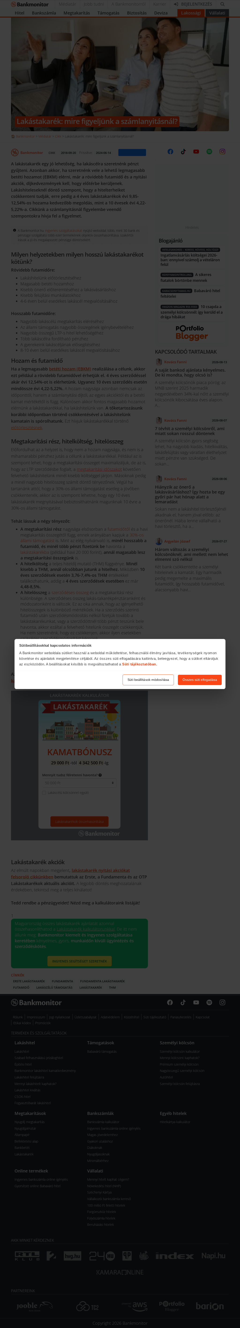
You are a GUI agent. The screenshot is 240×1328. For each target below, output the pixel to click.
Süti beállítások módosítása (148, 680)
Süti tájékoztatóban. (139, 664)
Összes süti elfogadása (200, 680)
